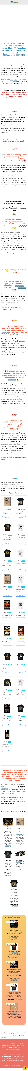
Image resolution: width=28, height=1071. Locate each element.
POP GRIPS (18, 97)
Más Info (7, 517)
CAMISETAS (6, 92)
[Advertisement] (14, 20)
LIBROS (10, 97)
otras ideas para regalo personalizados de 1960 (14, 140)
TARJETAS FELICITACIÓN (19, 95)
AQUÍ (23, 141)
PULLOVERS (16, 92)
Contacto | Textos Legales (16, 1065)
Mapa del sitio (7, 1065)
